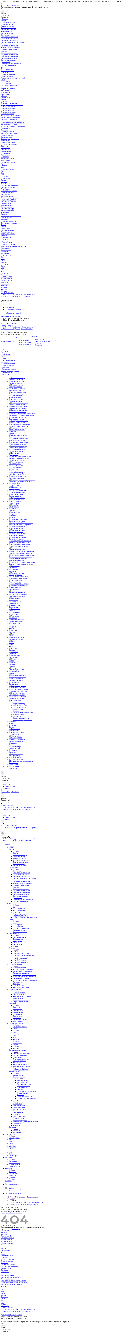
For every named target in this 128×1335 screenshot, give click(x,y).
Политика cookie (6, 1236)
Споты (15, 923)
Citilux (3, 1298)
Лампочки (16, 1007)
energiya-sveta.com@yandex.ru (12, 316)
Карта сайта (5, 1234)
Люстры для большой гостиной (11, 1284)
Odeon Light (5, 1306)
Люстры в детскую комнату (10, 1277)
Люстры (15, 853)
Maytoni (3, 1295)
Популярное (5, 1272)
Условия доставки (7, 1239)
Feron (2, 1291)
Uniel (2, 1302)
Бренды (3, 1286)
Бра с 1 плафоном (7, 1279)
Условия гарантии (7, 1243)
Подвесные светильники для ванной (13, 1281)
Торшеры (16, 951)
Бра (14, 907)
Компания (12, 1172)
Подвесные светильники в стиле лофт (14, 1282)
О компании (5, 1230)
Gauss (3, 1293)
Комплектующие (22, 1080)
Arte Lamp (4, 1297)
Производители (14, 1138)
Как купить (13, 1161)
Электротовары (18, 1075)
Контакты (4, 1232)
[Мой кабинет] (2, 813)
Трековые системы (19, 993)
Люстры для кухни (7, 1275)
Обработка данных (7, 1238)
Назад (13, 846)
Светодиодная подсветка (21, 1053)
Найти (3, 1326)
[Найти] (2, 11)
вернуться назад (6, 1229)
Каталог (11, 848)
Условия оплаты (6, 1241)
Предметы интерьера (20, 1027)
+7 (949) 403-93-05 (16, 296)
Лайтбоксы (16, 1130)
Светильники (17, 871)
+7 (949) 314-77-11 (7, 293)
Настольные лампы (19, 937)
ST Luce (3, 1304)
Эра (2, 1290)
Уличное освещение (19, 967)
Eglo (2, 1300)
